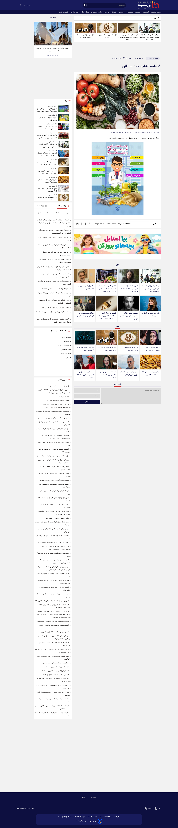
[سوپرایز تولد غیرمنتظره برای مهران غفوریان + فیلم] (128, 362)
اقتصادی (146, 12)
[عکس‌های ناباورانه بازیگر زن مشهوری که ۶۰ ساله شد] (150, 303)
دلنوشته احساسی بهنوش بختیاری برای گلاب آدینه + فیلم (108, 375)
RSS (21, 5)
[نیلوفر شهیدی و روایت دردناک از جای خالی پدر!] (150, 337)
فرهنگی (114, 12)
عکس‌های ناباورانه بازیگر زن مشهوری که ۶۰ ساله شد (150, 314)
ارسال (87, 401)
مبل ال (68, 357)
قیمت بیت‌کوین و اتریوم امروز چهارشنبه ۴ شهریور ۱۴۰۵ (47, 172)
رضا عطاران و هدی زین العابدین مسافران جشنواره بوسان (85, 375)
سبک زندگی (85, 12)
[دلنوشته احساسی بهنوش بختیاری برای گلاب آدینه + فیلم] (106, 362)
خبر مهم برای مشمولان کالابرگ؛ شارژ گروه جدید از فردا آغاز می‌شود (47, 154)
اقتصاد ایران (66, 337)
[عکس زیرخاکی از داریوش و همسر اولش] (84, 276)
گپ (159, 808)
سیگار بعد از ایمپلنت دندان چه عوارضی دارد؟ (55, 663)
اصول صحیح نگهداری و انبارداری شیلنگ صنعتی (54, 480)
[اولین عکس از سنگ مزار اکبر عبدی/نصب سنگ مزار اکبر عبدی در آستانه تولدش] (106, 276)
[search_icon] (86, 6)
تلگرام (149, 808)
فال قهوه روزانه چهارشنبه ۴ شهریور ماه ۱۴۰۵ (85, 36)
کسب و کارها (64, 12)
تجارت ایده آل (66, 349)
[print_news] (89, 224)
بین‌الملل (130, 12)
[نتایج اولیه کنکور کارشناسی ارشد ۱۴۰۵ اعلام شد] (63, 189)
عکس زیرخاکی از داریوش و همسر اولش (85, 287)
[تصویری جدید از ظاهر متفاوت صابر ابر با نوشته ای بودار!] (128, 303)
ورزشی (106, 12)
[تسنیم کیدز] (117, 245)
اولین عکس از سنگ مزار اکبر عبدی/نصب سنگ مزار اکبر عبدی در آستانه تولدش (107, 289)
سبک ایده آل (66, 341)
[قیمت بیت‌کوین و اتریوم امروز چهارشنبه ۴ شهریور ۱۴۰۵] (63, 171)
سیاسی (138, 12)
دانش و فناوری (96, 12)
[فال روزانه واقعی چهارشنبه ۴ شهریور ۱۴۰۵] (84, 337)
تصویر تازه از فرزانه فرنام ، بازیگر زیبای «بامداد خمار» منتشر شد (129, 289)
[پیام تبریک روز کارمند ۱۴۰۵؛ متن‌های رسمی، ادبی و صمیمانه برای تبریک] (149, 28)
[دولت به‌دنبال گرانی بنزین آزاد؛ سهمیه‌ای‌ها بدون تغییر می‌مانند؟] (63, 126)
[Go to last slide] (37, 33)
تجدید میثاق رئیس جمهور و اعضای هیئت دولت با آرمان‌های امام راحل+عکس (52, 49)
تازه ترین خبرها (66, 353)
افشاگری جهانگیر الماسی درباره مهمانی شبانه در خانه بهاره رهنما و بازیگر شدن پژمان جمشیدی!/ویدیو (53, 223)
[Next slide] (69, 33)
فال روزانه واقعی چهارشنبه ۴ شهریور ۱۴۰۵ (85, 349)
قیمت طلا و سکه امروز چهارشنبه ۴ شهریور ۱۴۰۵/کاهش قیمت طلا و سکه (128, 37)
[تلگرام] (81, 224)
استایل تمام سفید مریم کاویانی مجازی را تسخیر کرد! (85, 314)
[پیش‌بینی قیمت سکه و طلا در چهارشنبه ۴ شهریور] (150, 362)
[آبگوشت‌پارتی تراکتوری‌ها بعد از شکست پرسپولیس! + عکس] (63, 135)
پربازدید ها (62, 205)
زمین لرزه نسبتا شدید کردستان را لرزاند (57, 386)
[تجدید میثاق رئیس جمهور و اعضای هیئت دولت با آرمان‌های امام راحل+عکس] (53, 33)
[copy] (154, 224)
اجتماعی (122, 12)
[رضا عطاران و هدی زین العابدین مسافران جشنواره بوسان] (84, 362)
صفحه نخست (156, 12)
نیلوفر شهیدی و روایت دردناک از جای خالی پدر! (151, 349)
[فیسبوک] (85, 224)
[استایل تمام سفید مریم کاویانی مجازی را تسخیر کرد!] (84, 303)
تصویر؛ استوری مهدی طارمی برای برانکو (48, 119)
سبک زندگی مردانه (64, 345)
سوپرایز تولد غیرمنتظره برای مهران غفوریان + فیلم (129, 373)
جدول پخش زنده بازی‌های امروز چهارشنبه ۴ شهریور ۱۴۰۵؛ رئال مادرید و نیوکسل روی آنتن (47, 110)
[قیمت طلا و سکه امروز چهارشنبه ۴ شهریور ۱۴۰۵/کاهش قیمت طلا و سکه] (128, 28)
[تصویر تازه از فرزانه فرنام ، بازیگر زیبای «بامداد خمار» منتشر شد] (128, 276)
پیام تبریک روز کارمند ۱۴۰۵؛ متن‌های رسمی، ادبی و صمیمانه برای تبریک (149, 37)
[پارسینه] (147, 5)
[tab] (57, 55)
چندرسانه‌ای (75, 12)
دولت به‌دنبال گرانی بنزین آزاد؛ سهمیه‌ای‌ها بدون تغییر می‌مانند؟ (47, 127)
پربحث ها (40, 205)
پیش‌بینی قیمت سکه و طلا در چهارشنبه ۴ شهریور (150, 373)
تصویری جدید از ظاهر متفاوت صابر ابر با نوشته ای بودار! (129, 316)
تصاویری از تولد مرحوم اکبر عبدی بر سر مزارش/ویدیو (53, 418)
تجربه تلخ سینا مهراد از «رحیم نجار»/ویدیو (54, 288)
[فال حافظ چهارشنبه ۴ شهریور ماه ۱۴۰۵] (107, 28)
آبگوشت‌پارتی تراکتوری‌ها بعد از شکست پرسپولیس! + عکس (47, 136)
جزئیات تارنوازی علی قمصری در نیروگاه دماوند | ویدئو (53, 456)
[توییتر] (77, 224)
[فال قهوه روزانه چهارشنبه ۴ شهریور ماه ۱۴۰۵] (85, 28)
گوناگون (156, 18)
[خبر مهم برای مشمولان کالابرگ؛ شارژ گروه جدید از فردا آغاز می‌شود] (63, 153)
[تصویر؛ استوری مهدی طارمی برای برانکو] (63, 118)
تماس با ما (27, 5)
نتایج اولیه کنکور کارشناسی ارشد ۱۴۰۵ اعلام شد (47, 190)
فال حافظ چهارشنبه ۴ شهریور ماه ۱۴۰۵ (107, 36)
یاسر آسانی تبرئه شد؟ (62, 397)
